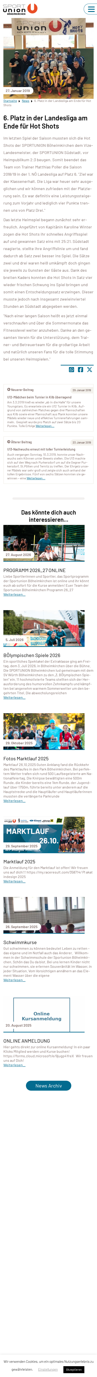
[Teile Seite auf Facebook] (80, 370)
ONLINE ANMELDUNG (26, 1041)
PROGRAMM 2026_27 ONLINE (34, 570)
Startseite (10, 101)
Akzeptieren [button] (74, 1369)
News (25, 101)
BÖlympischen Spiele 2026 (31, 655)
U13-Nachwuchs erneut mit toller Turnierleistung (41, 449)
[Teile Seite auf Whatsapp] (71, 370)
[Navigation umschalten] (91, 9)
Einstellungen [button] (48, 1369)
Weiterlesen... (36, 478)
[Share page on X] (89, 370)
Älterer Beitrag (21, 442)
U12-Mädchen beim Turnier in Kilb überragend (39, 397)
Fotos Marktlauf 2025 (25, 758)
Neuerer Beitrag (22, 390)
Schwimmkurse (20, 942)
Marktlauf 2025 (19, 861)
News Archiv (48, 1085)
